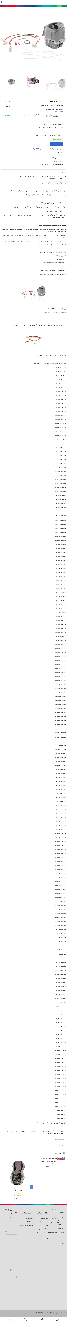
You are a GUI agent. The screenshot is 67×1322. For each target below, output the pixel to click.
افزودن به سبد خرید (56, 144)
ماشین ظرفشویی (54, 101)
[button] (64, 41)
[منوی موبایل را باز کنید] (65, 2)
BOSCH (55, 117)
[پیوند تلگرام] (43, 164)
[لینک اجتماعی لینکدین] (45, 164)
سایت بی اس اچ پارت (27, 325)
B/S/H (31, 114)
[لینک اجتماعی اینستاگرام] (62, 1243)
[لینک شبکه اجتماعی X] (49, 164)
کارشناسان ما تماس (57, 1133)
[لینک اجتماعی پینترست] (47, 164)
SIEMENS (49, 117)
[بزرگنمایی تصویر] (62, 70)
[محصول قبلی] (10, 101)
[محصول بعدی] (5, 101)
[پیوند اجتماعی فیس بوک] (52, 164)
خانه (61, 101)
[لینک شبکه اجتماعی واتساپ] (59, 1243)
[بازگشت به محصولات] (7, 101)
